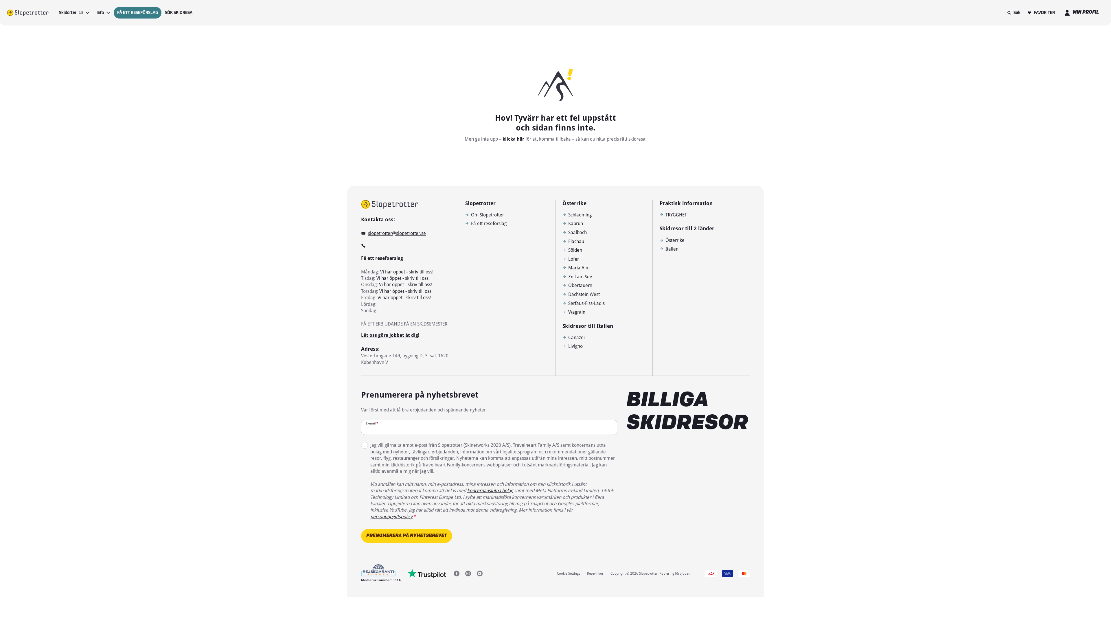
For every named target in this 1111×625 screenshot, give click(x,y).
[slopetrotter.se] (389, 204)
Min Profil (1086, 12)
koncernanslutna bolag (490, 490)
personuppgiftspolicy (391, 516)
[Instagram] (468, 573)
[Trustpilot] (427, 573)
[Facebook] (456, 573)
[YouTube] (479, 573)
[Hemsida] (28, 12)
